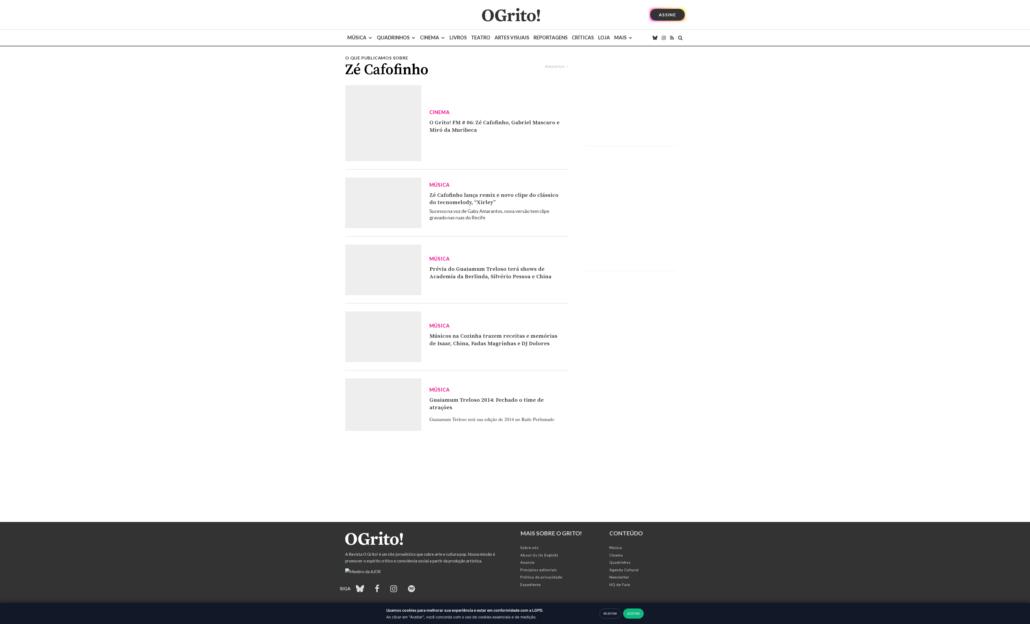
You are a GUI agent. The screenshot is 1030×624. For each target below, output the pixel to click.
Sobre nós (529, 548)
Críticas (583, 37)
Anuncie (527, 562)
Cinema (429, 37)
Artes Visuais (512, 37)
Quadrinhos (393, 37)
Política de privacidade (541, 577)
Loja (604, 37)
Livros (458, 37)
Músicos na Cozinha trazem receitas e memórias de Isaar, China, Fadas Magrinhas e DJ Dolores (493, 340)
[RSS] (672, 38)
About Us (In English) (539, 555)
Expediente (530, 584)
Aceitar (633, 613)
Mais (620, 37)
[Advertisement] (631, 100)
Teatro (480, 37)
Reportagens (551, 37)
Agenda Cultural (624, 570)
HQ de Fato (619, 584)
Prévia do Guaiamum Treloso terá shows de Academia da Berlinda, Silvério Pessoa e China (490, 273)
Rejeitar (610, 613)
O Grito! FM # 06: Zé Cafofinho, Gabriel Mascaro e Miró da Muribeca (494, 126)
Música (356, 37)
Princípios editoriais (538, 570)
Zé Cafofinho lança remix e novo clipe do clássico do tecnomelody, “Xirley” (493, 199)
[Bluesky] (655, 38)
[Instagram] (664, 38)
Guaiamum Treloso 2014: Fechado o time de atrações (486, 404)
